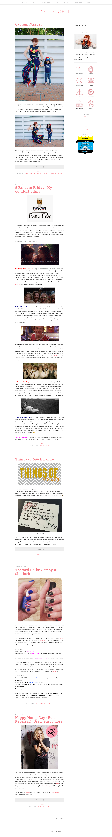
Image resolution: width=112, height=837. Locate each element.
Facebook (85, 116)
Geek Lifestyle (37, 173)
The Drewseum (55, 792)
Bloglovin (85, 129)
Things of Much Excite (34, 459)
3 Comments (40, 805)
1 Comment (39, 172)
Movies (53, 173)
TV (52, 556)
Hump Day (41, 806)
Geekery (41, 445)
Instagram (85, 123)
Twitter (85, 120)
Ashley (28, 792)
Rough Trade (57, 355)
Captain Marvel (28, 24)
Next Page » (59, 818)
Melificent (56, 11)
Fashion (29, 173)
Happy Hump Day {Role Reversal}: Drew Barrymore (38, 719)
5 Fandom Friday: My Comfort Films (33, 189)
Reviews (59, 173)
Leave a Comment (39, 702)
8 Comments (40, 443)
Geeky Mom (47, 173)
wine (57, 783)
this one (61, 638)
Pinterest (85, 126)
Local (43, 556)
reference (42, 640)
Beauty (37, 703)
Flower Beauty (46, 786)
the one (17, 284)
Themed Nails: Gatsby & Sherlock (36, 572)
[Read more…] (40, 167)
